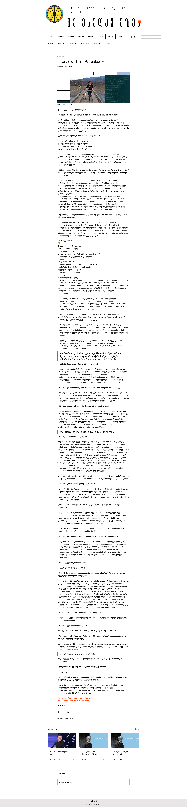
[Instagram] (134, 37)
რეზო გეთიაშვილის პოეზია (59, 753)
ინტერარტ (97, 43)
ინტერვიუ (73, 43)
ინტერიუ (108, 43)
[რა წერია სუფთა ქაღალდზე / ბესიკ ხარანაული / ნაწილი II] (93, 740)
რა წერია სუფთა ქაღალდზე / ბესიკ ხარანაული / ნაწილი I (123, 753)
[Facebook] (132, 37)
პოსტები (51, 43)
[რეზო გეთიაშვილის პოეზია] (62, 740)
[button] (139, 21)
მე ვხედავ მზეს (105, 24)
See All (137, 729)
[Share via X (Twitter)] (63, 712)
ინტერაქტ (85, 43)
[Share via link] (73, 712)
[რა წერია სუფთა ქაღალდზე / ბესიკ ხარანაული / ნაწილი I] (125, 740)
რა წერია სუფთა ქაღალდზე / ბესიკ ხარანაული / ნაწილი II (92, 753)
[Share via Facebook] (58, 712)
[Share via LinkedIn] (68, 712)
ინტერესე (62, 43)
